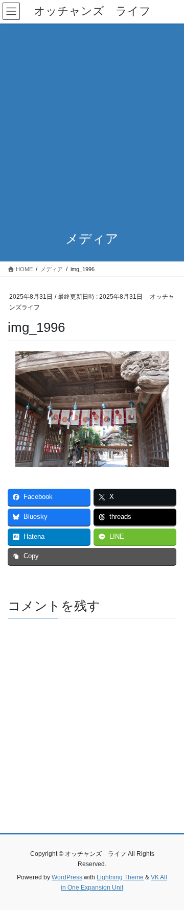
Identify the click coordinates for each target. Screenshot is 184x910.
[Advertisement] (92, 120)
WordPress (67, 877)
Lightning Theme (120, 877)
